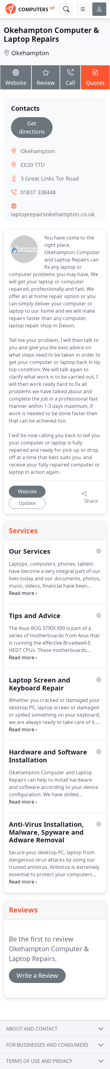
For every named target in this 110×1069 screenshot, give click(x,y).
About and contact (31, 1028)
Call (70, 82)
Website (15, 82)
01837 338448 (38, 192)
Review (46, 82)
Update (27, 503)
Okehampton (30, 53)
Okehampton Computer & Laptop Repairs (51, 34)
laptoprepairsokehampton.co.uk (53, 214)
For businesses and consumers (47, 1045)
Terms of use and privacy (39, 1061)
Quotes (95, 82)
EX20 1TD (32, 164)
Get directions (32, 127)
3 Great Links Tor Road (49, 178)
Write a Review (37, 975)
